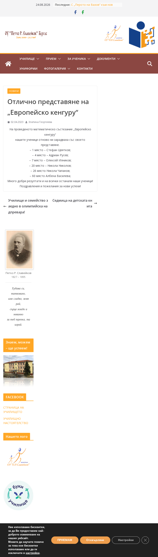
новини (14, 91)
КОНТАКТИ (85, 68)
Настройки (126, 540)
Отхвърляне (95, 540)
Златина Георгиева (40, 122)
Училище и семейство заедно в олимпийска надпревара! (28, 206)
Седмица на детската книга (72, 203)
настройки (33, 553)
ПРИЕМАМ (64, 540)
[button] (37, 59)
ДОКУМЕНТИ (106, 59)
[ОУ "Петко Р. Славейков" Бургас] (8, 64)
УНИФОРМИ (28, 68)
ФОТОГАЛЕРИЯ (55, 68)
